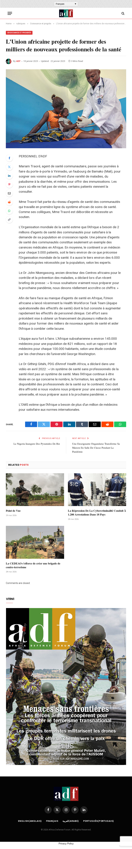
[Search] (122, 13)
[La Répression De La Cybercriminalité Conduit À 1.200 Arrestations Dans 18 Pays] (97, 489)
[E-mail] (9, 193)
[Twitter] (9, 166)
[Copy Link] (9, 219)
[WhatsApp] (9, 210)
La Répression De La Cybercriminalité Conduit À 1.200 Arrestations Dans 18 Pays (97, 512)
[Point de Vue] (35, 489)
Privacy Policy (66, 843)
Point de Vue (13, 511)
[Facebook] (9, 158)
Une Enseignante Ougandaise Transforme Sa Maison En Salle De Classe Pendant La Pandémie (96, 447)
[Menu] (10, 13)
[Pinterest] (9, 184)
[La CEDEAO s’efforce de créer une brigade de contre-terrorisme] (35, 542)
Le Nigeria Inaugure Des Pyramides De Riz (37, 443)
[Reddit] (9, 202)
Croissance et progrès (19, 33)
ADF (18, 61)
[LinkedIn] (9, 175)
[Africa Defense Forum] (66, 13)
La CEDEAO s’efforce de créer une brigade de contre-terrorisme (33, 565)
